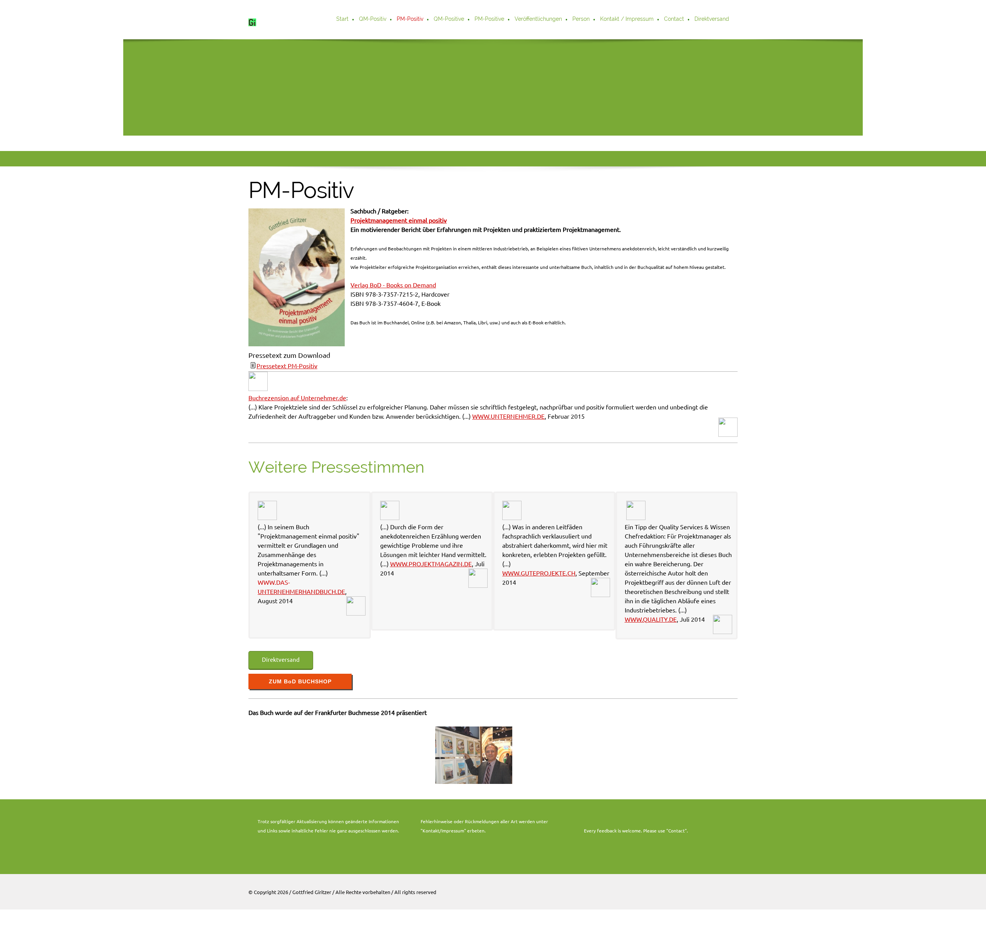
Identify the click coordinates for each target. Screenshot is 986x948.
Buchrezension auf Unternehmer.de (297, 397)
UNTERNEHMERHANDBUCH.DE (301, 591)
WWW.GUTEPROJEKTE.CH (538, 573)
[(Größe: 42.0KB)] (252, 365)
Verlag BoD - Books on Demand (393, 285)
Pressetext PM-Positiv (287, 365)
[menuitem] (343, 20)
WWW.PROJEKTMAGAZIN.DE (431, 563)
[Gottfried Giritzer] (258, 19)
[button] (473, 755)
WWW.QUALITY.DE (651, 619)
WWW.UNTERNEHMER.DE (508, 416)
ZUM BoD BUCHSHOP (300, 681)
